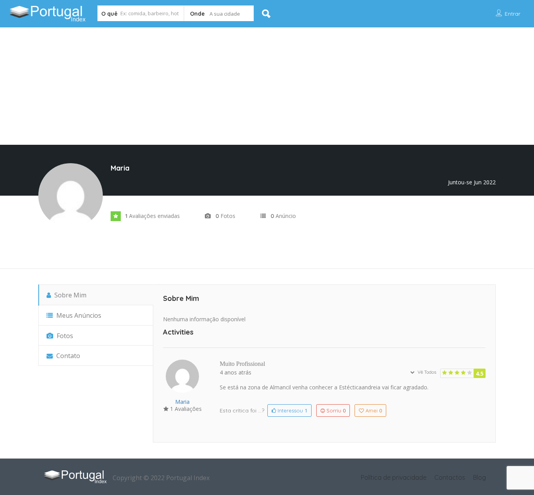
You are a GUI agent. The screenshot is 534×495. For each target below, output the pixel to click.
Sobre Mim (69, 295)
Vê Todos (426, 372)
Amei (374, 410)
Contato (67, 355)
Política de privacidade (393, 477)
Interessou (291, 410)
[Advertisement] (267, 86)
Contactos (449, 477)
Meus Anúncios (78, 315)
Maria (182, 401)
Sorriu (336, 410)
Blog (479, 477)
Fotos (64, 335)
